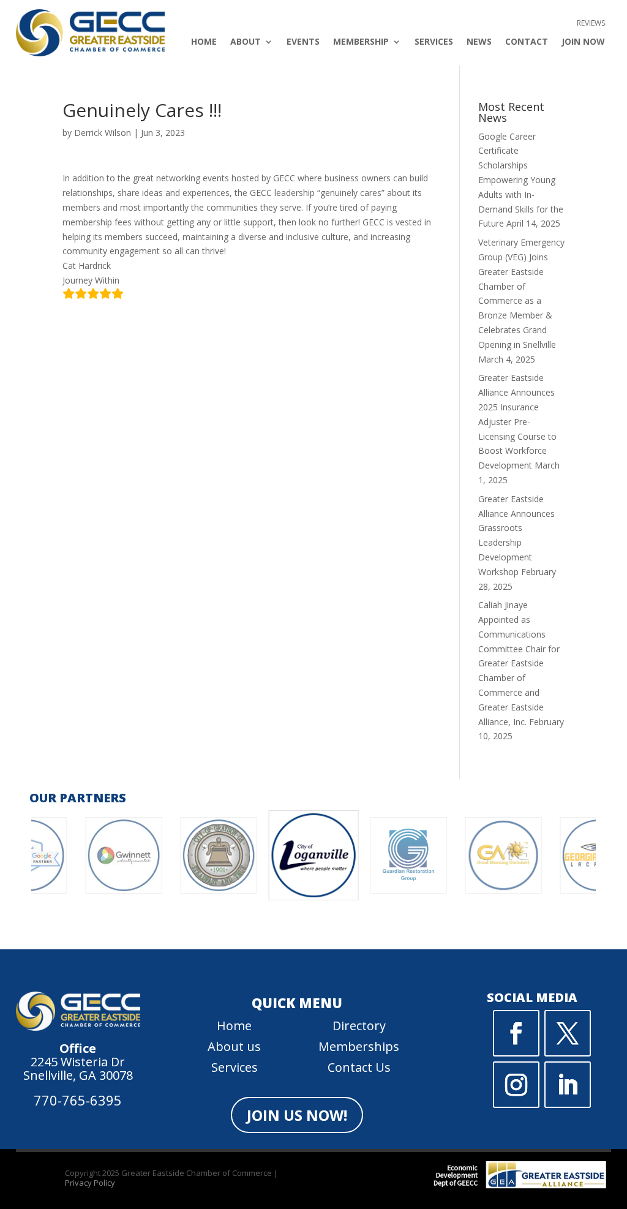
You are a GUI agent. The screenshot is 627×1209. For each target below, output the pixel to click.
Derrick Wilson (102, 132)
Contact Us (359, 1067)
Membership (361, 42)
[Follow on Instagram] (516, 1084)
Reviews (591, 23)
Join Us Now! (297, 1115)
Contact (526, 42)
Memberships (358, 1046)
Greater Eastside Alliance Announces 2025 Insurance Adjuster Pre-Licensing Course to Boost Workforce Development (517, 421)
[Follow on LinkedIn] (567, 1084)
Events (303, 42)
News (479, 42)
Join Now (583, 42)
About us (234, 1046)
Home (204, 42)
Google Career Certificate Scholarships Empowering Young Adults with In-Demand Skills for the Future (520, 180)
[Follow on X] (567, 1033)
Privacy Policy (90, 1182)
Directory (359, 1025)
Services (434, 42)
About (245, 42)
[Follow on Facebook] (516, 1033)
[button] (253, 930)
